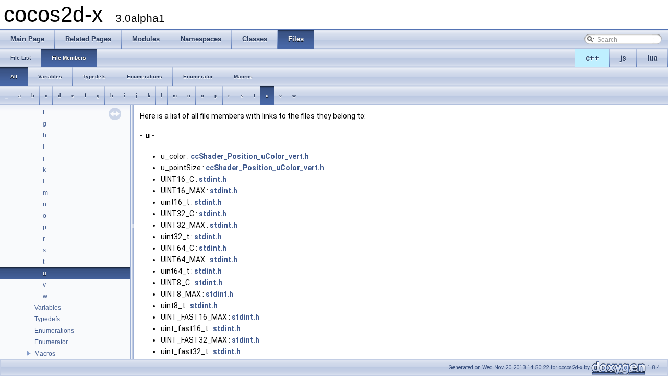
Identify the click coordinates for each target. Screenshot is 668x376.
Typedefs (47, 319)
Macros (44, 353)
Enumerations (54, 330)
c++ (592, 58)
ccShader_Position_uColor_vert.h (249, 156)
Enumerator (51, 342)
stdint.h (212, 179)
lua (652, 58)
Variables (47, 307)
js (623, 58)
